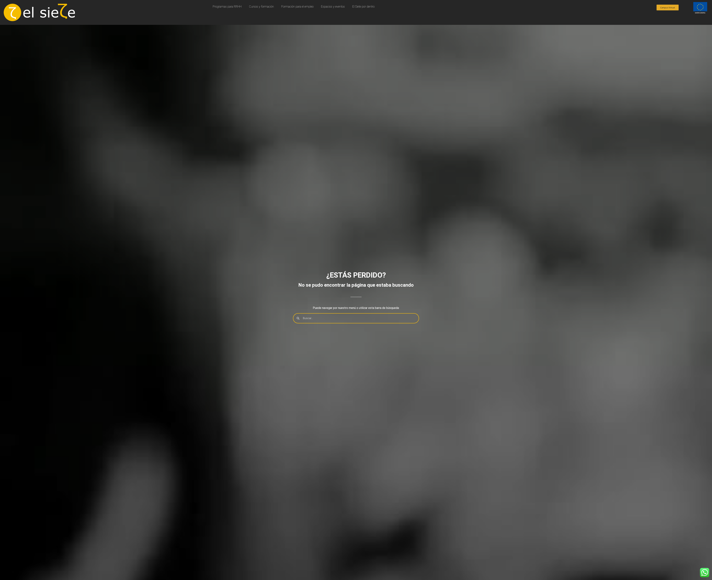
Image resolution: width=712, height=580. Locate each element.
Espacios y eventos (333, 6)
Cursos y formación (261, 6)
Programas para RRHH (227, 6)
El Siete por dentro (363, 6)
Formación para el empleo (297, 6)
